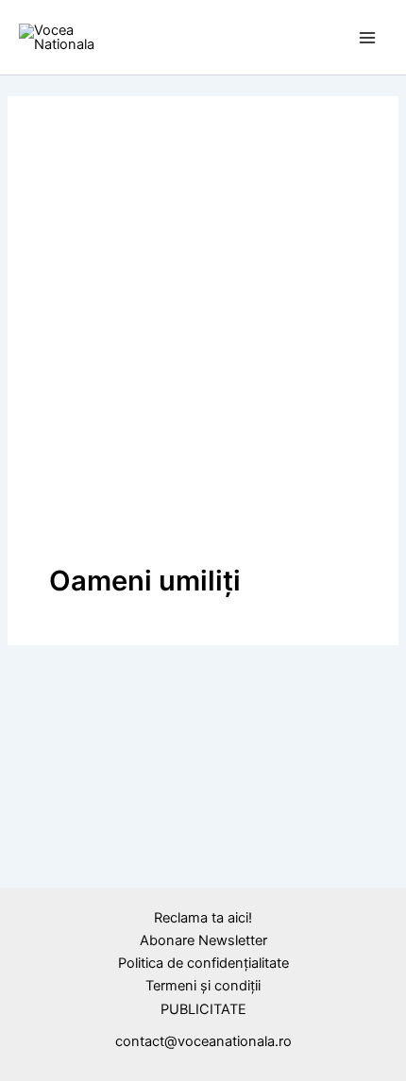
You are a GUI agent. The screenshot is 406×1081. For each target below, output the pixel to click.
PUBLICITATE (203, 1009)
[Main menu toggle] (367, 38)
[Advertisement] (203, 350)
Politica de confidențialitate (203, 963)
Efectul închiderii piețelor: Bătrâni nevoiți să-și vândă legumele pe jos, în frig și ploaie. (197, 898)
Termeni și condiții (203, 985)
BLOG (44, 845)
